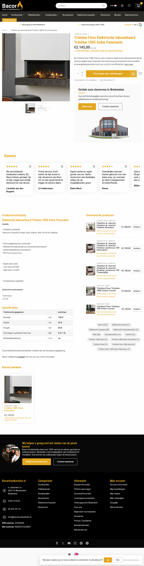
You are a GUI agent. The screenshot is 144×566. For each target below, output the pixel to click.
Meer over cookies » (132, 560)
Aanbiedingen (9, 20)
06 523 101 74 (14, 509)
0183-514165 (14, 501)
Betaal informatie (82, 484)
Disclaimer (78, 516)
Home (4, 15)
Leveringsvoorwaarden (84, 498)
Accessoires (68, 15)
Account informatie (118, 484)
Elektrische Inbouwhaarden (126, 330)
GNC (96, 334)
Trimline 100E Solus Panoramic (125, 339)
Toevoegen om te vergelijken (85, 80)
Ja (108, 560)
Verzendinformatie (82, 494)
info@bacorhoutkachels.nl (19, 517)
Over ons (78, 507)
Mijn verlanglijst (117, 498)
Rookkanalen (51, 15)
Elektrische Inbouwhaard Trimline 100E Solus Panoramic (34, 30)
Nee (118, 560)
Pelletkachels (34, 15)
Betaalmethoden (81, 525)
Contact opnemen (110, 106)
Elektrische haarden (86, 15)
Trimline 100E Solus (98, 339)
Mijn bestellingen (117, 489)
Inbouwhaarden (113, 334)
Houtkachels (16, 15)
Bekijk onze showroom (36, 462)
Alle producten (116, 507)
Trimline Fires (80, 34)
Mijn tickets (115, 494)
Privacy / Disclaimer (83, 521)
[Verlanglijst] (129, 5)
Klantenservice (131, 15)
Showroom (105, 15)
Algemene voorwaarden (85, 512)
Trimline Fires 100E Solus (123, 344)
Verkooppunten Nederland (85, 503)
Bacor (103, 325)
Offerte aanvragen (82, 489)
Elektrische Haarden (99, 330)
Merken (117, 15)
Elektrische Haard (121, 325)
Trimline (130, 334)
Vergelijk (114, 503)
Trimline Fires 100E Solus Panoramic (114, 349)
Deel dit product (106, 80)
